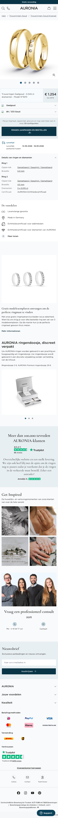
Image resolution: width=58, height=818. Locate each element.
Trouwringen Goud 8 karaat (43, 16)
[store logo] (29, 9)
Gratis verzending (29, 2)
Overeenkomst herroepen (29, 768)
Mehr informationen (11, 331)
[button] (54, 75)
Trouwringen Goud (18, 16)
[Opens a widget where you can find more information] (46, 813)
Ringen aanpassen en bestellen (29, 130)
